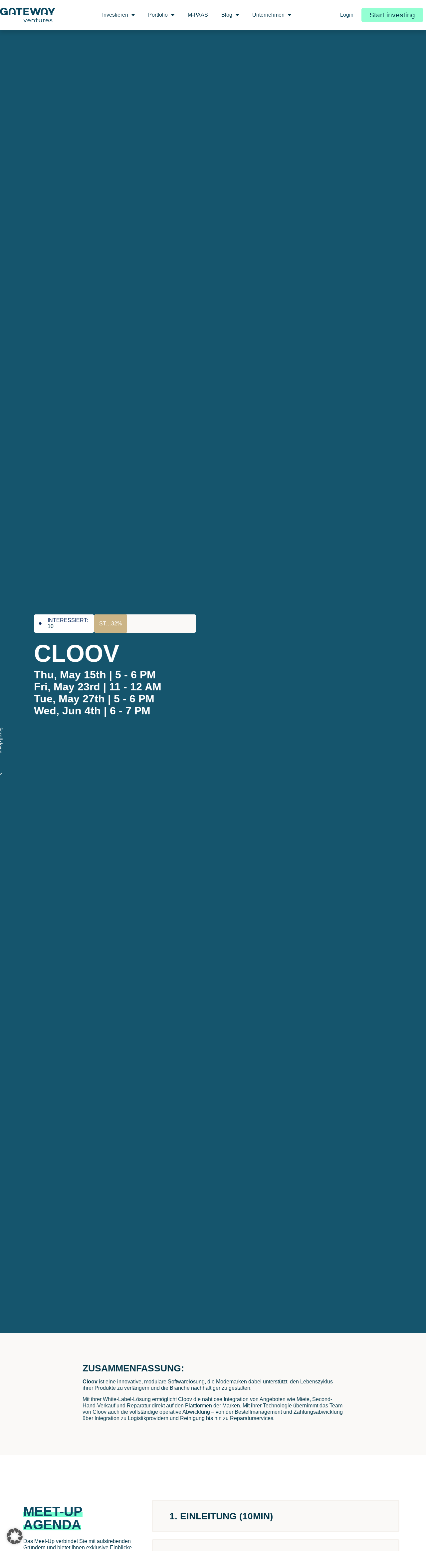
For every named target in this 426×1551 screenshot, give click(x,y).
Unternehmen (268, 15)
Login (346, 15)
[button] (14, 1536)
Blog (226, 15)
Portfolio (158, 15)
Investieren (115, 15)
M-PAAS (198, 15)
